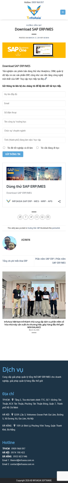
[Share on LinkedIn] (47, 217)
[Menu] (62, 12)
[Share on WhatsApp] (20, 217)
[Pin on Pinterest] (42, 217)
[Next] (65, 303)
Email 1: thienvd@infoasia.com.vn (18, 460)
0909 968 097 (38, 2)
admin (46, 38)
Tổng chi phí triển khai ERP (15, 260)
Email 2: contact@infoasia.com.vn (18, 464)
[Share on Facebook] (25, 217)
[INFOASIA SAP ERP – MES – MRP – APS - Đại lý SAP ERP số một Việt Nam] (34, 12)
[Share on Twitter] (31, 217)
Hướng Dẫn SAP (34, 25)
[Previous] (3, 303)
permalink (56, 228)
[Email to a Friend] (36, 217)
